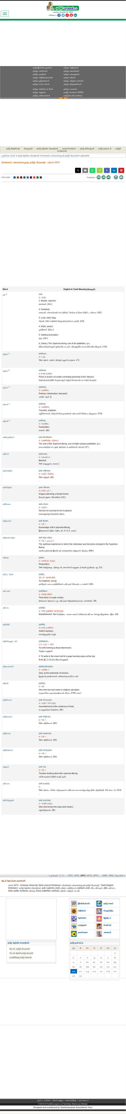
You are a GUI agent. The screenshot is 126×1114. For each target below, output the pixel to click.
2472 (76, 875)
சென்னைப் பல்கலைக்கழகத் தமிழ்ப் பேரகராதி (59, 155)
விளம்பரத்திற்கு (71, 1100)
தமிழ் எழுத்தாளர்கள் (41, 81)
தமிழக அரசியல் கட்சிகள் (43, 89)
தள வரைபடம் (83, 1100)
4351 (111, 875)
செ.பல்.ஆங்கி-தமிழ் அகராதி (21, 953)
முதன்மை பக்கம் (8, 155)
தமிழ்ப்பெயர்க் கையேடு (73, 95)
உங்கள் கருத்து (58, 1100)
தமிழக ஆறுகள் (39, 92)
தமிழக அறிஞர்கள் (71, 68)
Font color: (6, 177)
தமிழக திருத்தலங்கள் (73, 84)
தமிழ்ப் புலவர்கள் (39, 74)
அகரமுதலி (28, 148)
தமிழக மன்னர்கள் (40, 71)
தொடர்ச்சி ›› (120, 875)
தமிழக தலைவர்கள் (71, 71)
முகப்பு (39, 1100)
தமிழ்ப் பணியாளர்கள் (41, 95)
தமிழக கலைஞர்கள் (72, 74)
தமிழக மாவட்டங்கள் (41, 84)
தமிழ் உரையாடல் (104, 148)
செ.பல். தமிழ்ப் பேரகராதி (19, 949)
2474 (89, 875)
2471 (70, 875)
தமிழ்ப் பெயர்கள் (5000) (74, 92)
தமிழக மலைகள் (70, 89)
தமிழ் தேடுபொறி (13, 148)
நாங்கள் (47, 1100)
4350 (105, 875)
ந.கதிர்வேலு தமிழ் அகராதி (20, 957)
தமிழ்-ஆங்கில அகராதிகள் (47, 148)
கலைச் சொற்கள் (69, 148)
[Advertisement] (62, 44)
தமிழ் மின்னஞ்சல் (87, 148)
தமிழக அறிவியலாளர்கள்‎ (43, 77)
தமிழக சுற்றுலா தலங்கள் (74, 81)
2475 (95, 875)
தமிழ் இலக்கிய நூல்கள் (42, 68)
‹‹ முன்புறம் (53, 875)
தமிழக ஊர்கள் (70, 77)
